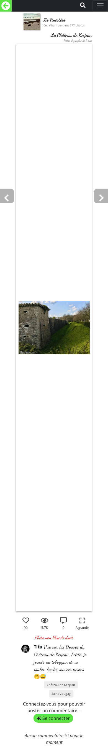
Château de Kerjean (61, 685)
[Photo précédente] (96, 307)
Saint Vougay (61, 693)
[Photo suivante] (12, 307)
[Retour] (6, 6)
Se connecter (55, 718)
